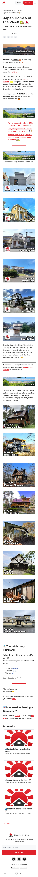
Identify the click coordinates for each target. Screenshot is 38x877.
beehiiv (17, 716)
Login (19, 3)
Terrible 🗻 (9, 673)
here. (14, 699)
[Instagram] (24, 859)
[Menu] (35, 2)
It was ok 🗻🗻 (11, 671)
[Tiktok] (19, 859)
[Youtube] (14, 859)
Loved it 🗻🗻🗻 (11, 668)
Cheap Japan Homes (9, 10)
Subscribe (28, 3)
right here (14, 72)
